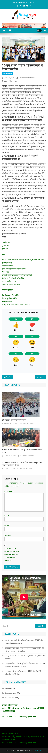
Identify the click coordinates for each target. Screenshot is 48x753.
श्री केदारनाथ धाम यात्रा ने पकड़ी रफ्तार (14, 420)
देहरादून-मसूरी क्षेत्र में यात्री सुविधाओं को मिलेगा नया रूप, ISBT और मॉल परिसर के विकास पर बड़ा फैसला (25, 665)
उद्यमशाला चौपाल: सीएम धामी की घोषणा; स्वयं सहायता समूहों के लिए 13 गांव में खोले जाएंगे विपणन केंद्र (24, 649)
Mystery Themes (36, 750)
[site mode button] (39, 30)
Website (7, 535)
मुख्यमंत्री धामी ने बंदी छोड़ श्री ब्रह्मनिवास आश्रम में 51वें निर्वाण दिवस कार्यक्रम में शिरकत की (24, 641)
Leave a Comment (10, 81)
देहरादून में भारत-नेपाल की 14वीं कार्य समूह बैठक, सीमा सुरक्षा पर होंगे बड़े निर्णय (25, 657)
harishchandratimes (27, 78)
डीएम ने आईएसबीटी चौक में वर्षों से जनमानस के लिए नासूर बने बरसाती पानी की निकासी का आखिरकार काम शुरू (9, 377)
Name (7, 515)
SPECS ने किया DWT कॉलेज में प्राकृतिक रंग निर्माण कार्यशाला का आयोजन (22, 451)
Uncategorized (10, 693)
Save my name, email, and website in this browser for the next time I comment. (11, 554)
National (8, 688)
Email (7, 525)
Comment (9, 492)
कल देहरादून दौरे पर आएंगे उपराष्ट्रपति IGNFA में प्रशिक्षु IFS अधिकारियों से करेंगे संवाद (23, 672)
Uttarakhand (7, 74)
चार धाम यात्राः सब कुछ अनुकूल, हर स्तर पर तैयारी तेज (41, 377)
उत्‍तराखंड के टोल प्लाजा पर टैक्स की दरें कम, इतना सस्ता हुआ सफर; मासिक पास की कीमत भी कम (22, 463)
